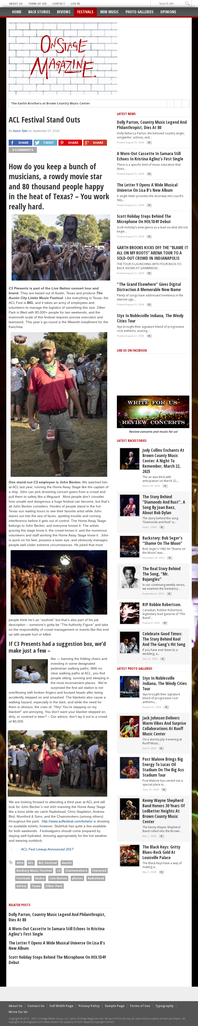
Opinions (168, 11)
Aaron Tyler (20, 131)
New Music (109, 11)
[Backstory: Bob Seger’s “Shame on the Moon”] (129, 546)
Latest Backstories (132, 440)
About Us (15, 3)
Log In (75, 3)
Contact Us (36, 1006)
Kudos (40, 878)
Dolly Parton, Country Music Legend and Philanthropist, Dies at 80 (57, 917)
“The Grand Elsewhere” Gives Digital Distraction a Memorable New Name (149, 286)
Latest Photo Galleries (134, 668)
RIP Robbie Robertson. (161, 604)
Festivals (85, 11)
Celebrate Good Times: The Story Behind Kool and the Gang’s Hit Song (163, 639)
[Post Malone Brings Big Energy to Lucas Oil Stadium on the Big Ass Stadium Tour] (129, 768)
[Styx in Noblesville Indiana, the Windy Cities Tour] (129, 686)
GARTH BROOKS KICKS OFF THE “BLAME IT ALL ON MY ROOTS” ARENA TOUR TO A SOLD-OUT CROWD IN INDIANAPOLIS (152, 253)
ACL (31, 863)
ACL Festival (47, 863)
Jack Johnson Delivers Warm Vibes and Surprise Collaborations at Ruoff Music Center (164, 725)
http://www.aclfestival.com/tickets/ (67, 821)
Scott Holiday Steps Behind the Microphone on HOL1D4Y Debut (57, 959)
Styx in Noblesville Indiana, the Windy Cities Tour (150, 318)
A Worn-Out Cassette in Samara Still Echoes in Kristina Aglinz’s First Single (57, 931)
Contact (58, 3)
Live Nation (58, 878)
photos (77, 878)
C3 (58, 871)
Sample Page (115, 1006)
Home (16, 11)
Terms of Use (37, 3)
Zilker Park (54, 886)
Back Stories (39, 11)
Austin (67, 863)
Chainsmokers (76, 871)
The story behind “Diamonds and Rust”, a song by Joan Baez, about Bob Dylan (163, 504)
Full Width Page (61, 1006)
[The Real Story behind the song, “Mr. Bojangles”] (129, 577)
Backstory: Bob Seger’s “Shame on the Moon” (162, 540)
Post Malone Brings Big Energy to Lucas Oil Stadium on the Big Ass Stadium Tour (163, 767)
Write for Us (18, 1012)
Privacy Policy (89, 1006)
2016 (19, 863)
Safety (21, 886)
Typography (164, 1006)
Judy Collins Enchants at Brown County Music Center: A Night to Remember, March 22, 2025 (163, 460)
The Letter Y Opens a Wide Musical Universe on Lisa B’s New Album (57, 945)
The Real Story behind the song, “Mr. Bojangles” (161, 574)
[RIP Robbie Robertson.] (129, 613)
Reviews (64, 11)
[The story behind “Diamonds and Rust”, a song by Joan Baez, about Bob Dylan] (129, 505)
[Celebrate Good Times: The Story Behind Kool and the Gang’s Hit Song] (129, 642)
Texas (36, 886)
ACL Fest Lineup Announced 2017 (47, 849)
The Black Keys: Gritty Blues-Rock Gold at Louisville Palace (161, 852)
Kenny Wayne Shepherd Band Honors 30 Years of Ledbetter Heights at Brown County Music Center (163, 811)
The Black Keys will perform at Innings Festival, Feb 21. (53, 103)
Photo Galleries (140, 11)
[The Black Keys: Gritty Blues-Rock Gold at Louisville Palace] (129, 855)
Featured (99, 871)
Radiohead (96, 878)
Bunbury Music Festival (34, 871)
